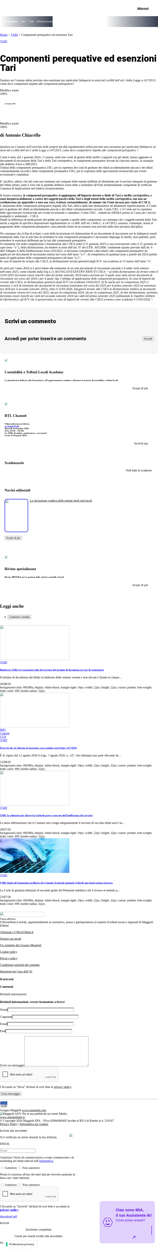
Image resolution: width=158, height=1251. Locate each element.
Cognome (6, 1016)
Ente (3, 1031)
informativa (46, 1161)
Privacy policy (9, 958)
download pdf (8, 1216)
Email (3, 1024)
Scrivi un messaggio (12, 1065)
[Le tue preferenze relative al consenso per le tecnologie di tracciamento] (20, 1244)
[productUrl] (16, 530)
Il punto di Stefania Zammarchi (116, 21)
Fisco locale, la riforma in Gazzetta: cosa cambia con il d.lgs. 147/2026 (38, 747)
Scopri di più (13, 538)
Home (4, 34)
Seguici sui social (10, 938)
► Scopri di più (12, 426)
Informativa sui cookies (34, 1124)
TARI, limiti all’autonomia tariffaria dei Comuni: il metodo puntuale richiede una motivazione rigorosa (56, 882)
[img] (70, 1135)
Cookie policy (8, 951)
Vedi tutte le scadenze (139, 470)
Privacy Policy (9, 1124)
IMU (23, 21)
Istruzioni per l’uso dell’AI (16, 971)
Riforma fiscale (45, 21)
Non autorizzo (31, 1167)
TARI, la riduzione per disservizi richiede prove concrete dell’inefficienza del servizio (46, 815)
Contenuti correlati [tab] (19, 617)
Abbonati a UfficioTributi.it (16, 932)
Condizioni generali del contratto (20, 965)
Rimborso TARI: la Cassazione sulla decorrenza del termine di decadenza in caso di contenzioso (52, 669)
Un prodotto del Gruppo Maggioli (20, 945)
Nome (4, 1009)
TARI (31, 21)
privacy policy (62, 1087)
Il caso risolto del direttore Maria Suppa (76, 21)
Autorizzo (11, 1167)
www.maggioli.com (34, 1110)
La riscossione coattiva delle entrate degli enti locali (61, 500)
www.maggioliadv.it (12, 1117)
